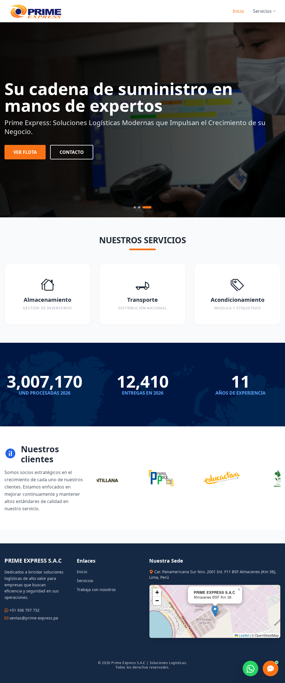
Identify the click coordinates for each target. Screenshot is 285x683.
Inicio (238, 11)
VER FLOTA (25, 152)
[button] (215, 611)
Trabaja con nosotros (96, 589)
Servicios (262, 11)
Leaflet (243, 635)
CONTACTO (72, 152)
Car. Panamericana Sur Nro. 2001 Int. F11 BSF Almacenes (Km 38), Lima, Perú (212, 574)
